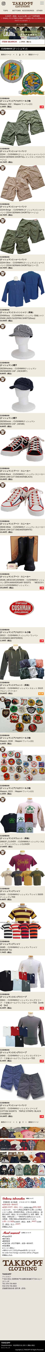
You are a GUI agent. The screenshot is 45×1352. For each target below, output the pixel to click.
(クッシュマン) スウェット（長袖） (15, 685)
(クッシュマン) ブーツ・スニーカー (15, 471)
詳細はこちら (7, 1227)
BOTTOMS (16, 11)
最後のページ (33, 54)
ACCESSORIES (28, 11)
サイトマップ (5, 1348)
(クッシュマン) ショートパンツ (13, 151)
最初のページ (6, 54)
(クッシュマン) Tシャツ (10, 891)
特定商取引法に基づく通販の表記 (24, 1345)
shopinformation (6, 1345)
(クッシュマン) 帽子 (8, 365)
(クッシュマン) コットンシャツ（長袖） (17, 312)
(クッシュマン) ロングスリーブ (13, 997)
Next (42, 33)
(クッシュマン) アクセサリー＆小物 (15, 101)
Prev (3, 33)
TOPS (5, 11)
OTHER (39, 11)
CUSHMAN (4, 98)
